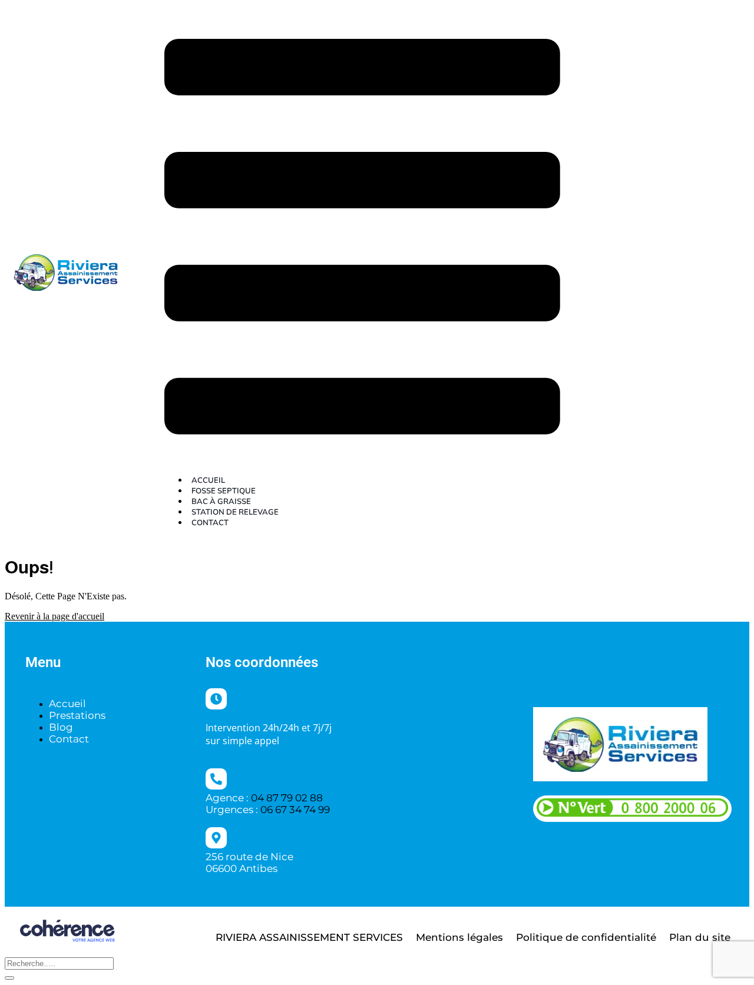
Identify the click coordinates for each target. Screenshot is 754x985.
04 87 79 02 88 (287, 798)
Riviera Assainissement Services (309, 937)
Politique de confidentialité (586, 937)
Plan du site (699, 937)
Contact (210, 522)
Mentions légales (459, 937)
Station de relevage (235, 511)
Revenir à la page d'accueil (54, 616)
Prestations (77, 715)
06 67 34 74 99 (295, 809)
